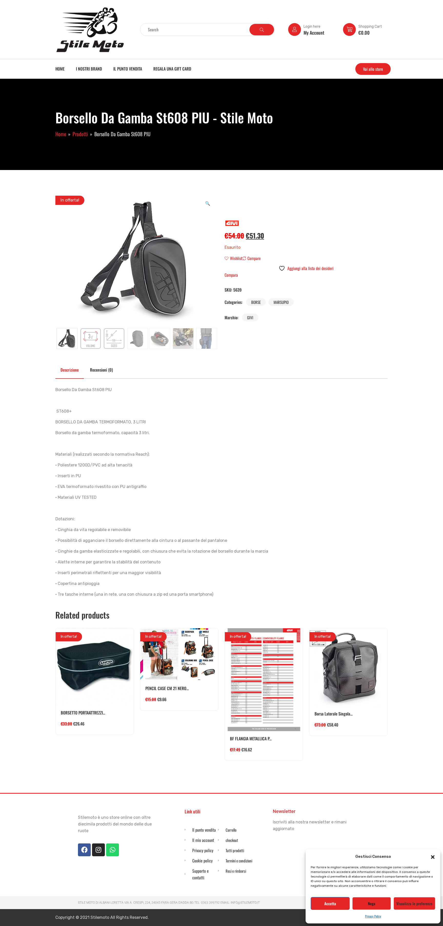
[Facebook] (84, 849)
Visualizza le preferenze (414, 903)
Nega (371, 903)
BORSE (256, 302)
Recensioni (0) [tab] (101, 370)
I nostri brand (89, 69)
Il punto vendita (127, 69)
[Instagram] (98, 849)
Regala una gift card (172, 69)
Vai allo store (373, 69)
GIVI (250, 317)
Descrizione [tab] (70, 370)
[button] (432, 856)
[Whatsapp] (112, 849)
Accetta (330, 903)
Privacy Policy (373, 916)
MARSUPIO (281, 302)
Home (60, 69)
